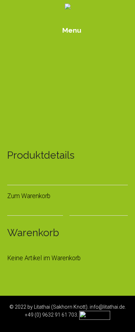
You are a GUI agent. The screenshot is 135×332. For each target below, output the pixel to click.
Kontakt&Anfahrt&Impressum (67, 119)
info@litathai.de (107, 307)
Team (67, 109)
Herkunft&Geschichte (67, 98)
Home (68, 55)
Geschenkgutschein (69, 130)
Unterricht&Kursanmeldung (67, 87)
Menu (70, 30)
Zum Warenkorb (28, 196)
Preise (67, 76)
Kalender (68, 66)
